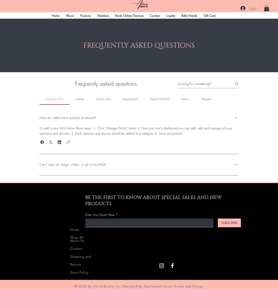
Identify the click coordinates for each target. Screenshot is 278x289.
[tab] (55, 99)
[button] (266, 8)
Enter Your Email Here (100, 215)
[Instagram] (161, 265)
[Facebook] (172, 265)
